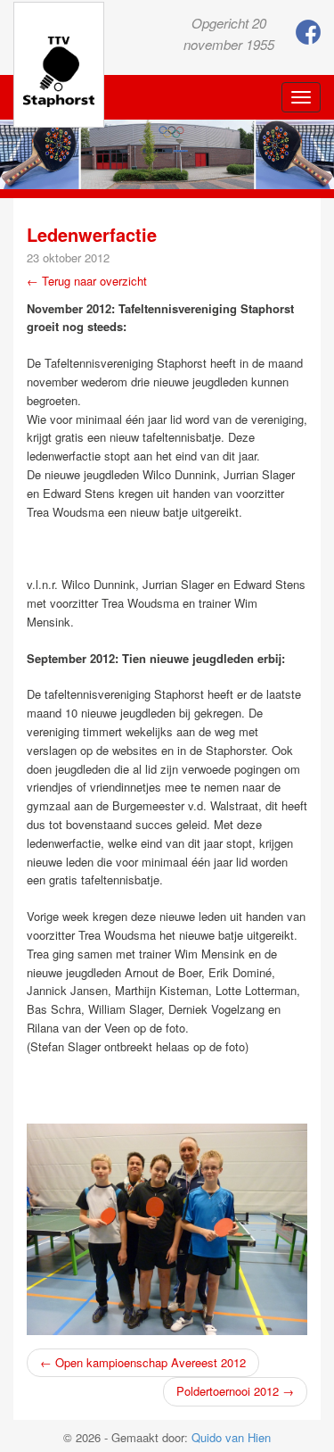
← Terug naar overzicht (87, 280)
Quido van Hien (231, 1437)
